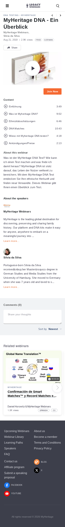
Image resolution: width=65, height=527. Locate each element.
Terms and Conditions (47, 442)
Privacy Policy (42, 448)
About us (39, 431)
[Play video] (32, 68)
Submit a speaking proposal (15, 475)
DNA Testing (11, 15)
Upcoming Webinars (16, 431)
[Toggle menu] (7, 6)
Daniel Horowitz (16, 406)
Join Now (52, 91)
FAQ (7, 454)
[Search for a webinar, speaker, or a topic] (58, 6)
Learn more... (11, 241)
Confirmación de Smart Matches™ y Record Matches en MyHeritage (31, 396)
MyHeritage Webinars (39, 406)
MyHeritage (28, 15)
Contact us (10, 461)
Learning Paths (13, 442)
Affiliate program (14, 467)
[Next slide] (57, 387)
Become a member (45, 436)
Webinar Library (14, 436)
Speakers (10, 448)
